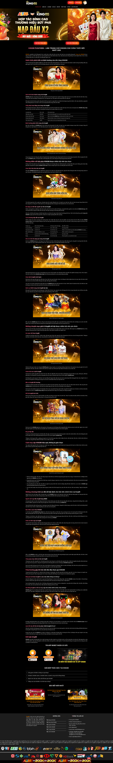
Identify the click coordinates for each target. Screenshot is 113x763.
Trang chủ (38, 6)
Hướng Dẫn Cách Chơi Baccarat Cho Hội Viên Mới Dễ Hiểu (35, 702)
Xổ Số (68, 6)
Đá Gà (54, 6)
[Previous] (4, 24)
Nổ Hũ (58, 6)
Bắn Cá (44, 6)
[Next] (109, 24)
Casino (49, 6)
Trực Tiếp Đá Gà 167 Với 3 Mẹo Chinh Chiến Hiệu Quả (77, 702)
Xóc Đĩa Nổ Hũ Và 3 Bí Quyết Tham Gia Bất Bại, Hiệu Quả (56, 691)
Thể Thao (63, 6)
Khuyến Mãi (75, 6)
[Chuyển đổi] (27, 672)
